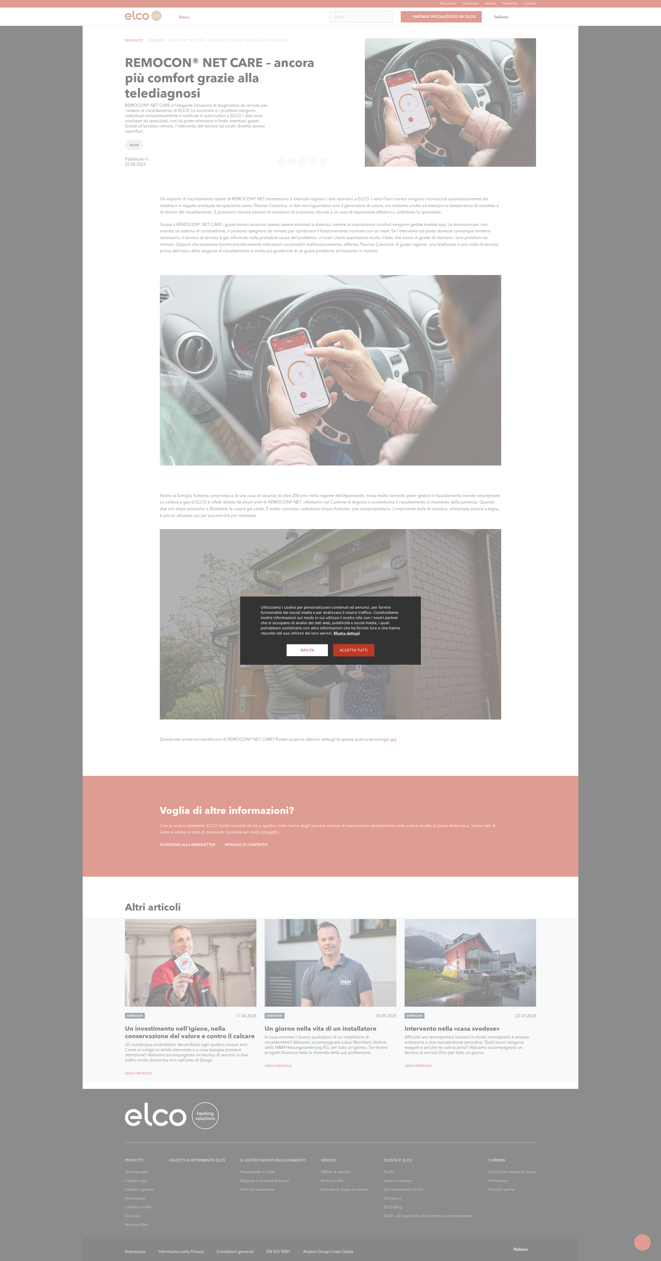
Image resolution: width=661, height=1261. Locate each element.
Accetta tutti (354, 650)
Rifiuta (307, 650)
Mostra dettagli (347, 633)
